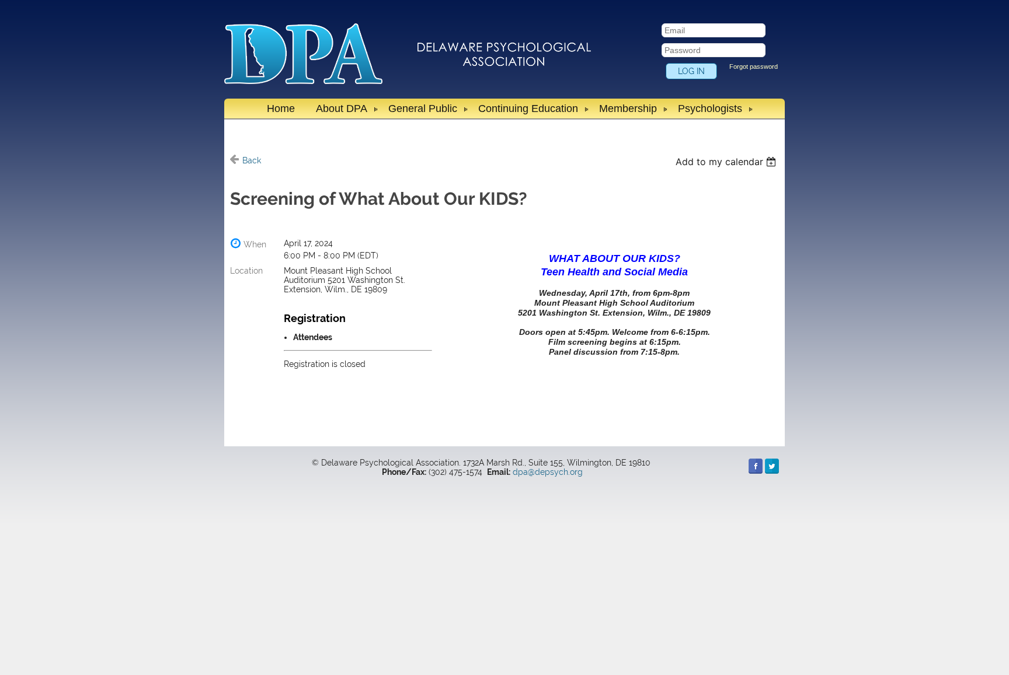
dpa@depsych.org (548, 472)
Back (251, 160)
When (254, 244)
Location (246, 270)
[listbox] (727, 162)
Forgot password (753, 66)
